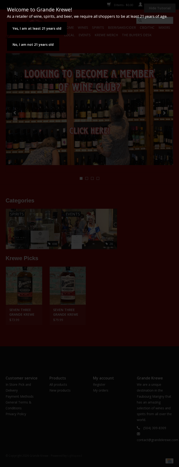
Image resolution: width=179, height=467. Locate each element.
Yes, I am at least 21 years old (37, 28)
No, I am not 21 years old (33, 44)
